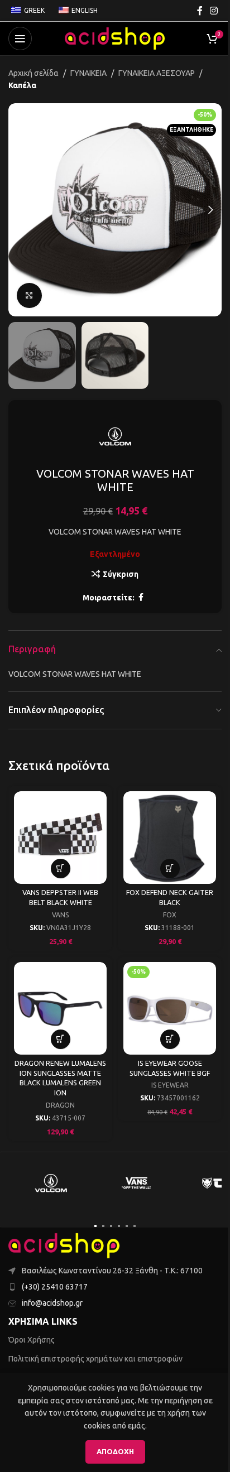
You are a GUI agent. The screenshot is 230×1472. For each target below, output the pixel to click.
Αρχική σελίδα (33, 73)
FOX (169, 914)
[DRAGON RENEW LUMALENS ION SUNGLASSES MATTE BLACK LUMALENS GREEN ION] (60, 1008)
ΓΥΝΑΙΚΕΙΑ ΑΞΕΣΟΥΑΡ (156, 73)
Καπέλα (22, 85)
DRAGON (60, 1105)
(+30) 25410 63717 (55, 1286)
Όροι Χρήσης (31, 1339)
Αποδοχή (115, 1451)
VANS (60, 914)
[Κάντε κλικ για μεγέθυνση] (29, 295)
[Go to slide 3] (111, 1226)
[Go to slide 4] (119, 1226)
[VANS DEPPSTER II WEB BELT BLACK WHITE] (60, 837)
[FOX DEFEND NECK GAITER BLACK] (169, 837)
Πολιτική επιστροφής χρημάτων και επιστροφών (95, 1358)
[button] (19, 210)
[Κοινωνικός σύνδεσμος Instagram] (214, 10)
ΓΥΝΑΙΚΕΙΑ (88, 73)
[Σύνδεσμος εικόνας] (64, 1244)
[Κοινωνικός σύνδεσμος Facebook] (200, 10)
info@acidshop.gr (52, 1302)
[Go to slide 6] (134, 1226)
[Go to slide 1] (95, 1226)
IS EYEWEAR (170, 1085)
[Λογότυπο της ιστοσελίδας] (115, 37)
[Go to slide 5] (127, 1226)
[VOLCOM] (51, 1183)
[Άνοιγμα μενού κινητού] (20, 38)
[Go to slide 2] (103, 1226)
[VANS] (136, 1183)
